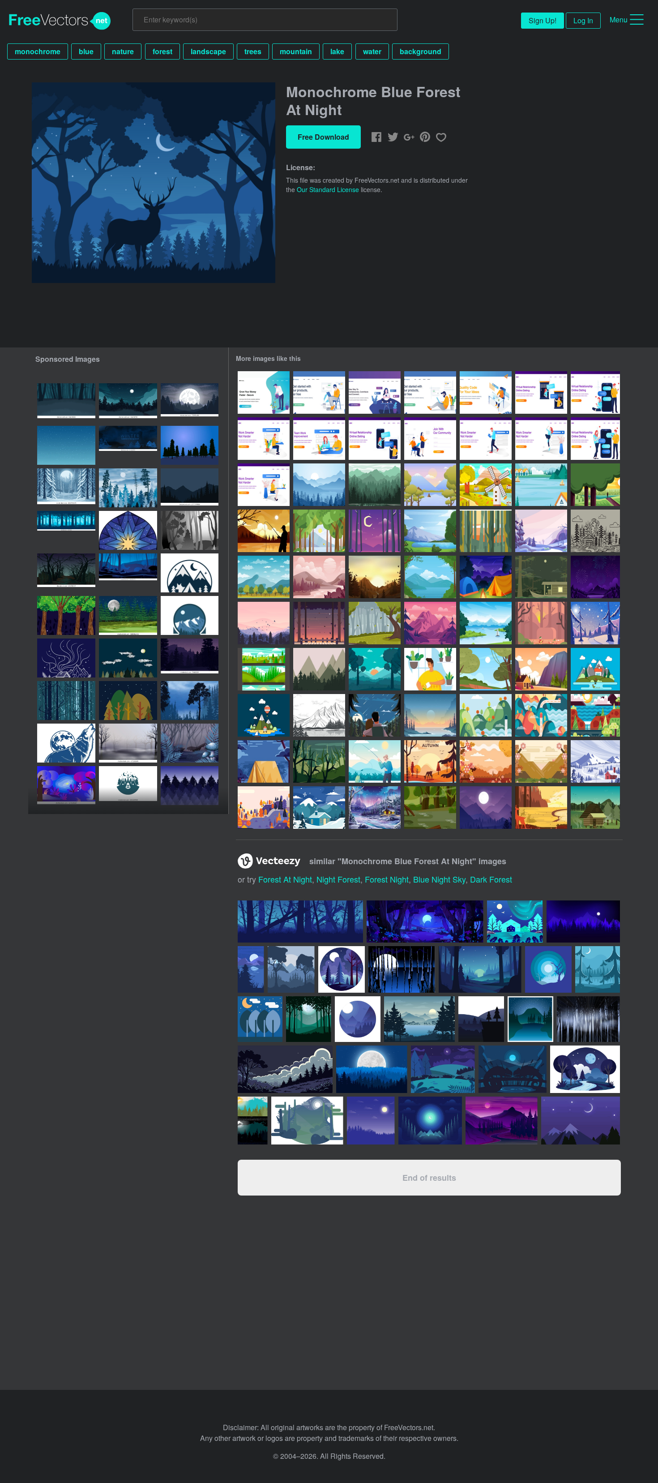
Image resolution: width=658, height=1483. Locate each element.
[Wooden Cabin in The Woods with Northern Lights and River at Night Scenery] (375, 807)
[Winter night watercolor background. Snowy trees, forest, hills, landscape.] (128, 445)
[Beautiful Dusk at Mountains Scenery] (264, 623)
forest (162, 51)
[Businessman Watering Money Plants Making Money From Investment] (264, 392)
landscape (208, 51)
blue (86, 51)
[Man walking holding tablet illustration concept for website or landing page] (486, 438)
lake (337, 51)
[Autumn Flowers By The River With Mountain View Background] (541, 761)
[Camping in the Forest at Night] (264, 761)
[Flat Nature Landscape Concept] (486, 484)
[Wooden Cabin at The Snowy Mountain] (595, 761)
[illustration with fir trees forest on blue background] (128, 487)
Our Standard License (328, 189)
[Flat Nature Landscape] (541, 715)
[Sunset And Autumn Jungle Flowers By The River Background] (486, 761)
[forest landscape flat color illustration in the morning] (189, 658)
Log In (583, 20)
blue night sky (439, 879)
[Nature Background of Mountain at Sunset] (375, 577)
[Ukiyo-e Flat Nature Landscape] (486, 715)
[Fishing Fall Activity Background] (264, 531)
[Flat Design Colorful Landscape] (595, 715)
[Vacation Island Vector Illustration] (264, 715)
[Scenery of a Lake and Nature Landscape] (486, 623)
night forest (338, 879)
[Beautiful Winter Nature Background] (319, 807)
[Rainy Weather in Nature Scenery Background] (375, 623)
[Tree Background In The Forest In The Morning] (375, 669)
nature (123, 51)
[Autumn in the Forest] (430, 761)
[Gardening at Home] (430, 669)
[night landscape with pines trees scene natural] (443, 1069)
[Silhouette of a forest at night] (588, 1019)
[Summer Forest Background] (430, 577)
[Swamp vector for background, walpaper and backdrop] (401, 969)
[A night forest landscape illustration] (128, 615)
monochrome (37, 51)
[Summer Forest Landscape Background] (319, 531)
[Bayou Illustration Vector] (430, 807)
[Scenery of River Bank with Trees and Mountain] (430, 484)
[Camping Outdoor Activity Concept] (486, 577)
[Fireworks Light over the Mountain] (595, 577)
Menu (619, 19)
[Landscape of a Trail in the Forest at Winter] (541, 531)
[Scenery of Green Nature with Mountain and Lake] (430, 531)
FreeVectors (60, 21)
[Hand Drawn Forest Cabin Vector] (595, 531)
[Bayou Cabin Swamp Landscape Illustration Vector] (595, 807)
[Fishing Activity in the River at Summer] (375, 761)
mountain (296, 51)
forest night (387, 879)
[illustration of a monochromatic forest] (189, 530)
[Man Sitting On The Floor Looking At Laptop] (430, 392)
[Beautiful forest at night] (66, 615)
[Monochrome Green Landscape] (375, 484)
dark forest (491, 879)
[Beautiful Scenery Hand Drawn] (319, 715)
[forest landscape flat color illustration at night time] (66, 402)
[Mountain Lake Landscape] (319, 669)
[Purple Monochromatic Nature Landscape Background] (430, 623)
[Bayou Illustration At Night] (375, 531)
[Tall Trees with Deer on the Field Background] (541, 807)
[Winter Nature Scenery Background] (595, 623)
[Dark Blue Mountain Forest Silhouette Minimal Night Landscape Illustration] (189, 487)
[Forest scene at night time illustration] (189, 743)
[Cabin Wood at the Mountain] (541, 669)
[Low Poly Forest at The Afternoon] (486, 531)
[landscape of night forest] (128, 658)
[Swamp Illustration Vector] (319, 761)
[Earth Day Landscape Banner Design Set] (264, 669)
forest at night (285, 879)
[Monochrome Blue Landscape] (319, 484)
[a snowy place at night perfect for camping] (189, 445)
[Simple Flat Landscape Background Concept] (264, 807)
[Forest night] (128, 700)
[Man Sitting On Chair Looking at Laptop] (319, 392)
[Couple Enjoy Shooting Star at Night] (375, 715)
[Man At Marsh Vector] (541, 623)
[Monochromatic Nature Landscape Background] (319, 577)
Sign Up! (542, 20)
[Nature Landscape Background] (595, 484)
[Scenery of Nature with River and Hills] (430, 715)
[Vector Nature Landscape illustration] (319, 623)
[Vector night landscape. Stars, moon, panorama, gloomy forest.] (189, 402)
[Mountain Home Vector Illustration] (595, 669)
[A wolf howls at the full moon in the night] (66, 743)
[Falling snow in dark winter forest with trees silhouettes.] (66, 700)
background (420, 51)
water (372, 51)
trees (252, 51)
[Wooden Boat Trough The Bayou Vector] (541, 577)
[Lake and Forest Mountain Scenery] (264, 577)
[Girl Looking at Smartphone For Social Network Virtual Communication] (375, 392)
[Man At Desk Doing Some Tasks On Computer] (486, 392)
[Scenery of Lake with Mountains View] (541, 484)
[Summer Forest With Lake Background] (486, 669)
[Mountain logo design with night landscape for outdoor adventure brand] (189, 615)
